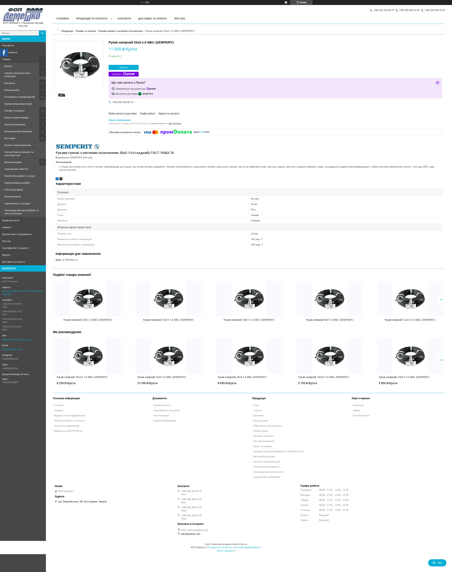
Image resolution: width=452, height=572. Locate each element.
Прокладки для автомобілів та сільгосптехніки (21, 212)
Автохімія (9, 138)
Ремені (8, 66)
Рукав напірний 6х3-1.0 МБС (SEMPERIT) (329, 319)
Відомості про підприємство (69, 415)
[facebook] (57, 179)
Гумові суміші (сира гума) (18, 103)
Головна (62, 18)
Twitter (356, 410)
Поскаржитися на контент (220, 547)
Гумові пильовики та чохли (19, 175)
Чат (440, 562)
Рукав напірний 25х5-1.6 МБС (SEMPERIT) (87, 319)
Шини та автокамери (16, 117)
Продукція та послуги (91, 18)
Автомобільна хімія (264, 456)
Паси (256, 405)
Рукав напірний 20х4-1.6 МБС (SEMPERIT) (242, 377)
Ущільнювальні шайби (17, 182)
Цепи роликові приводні (18, 131)
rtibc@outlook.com (12, 349)
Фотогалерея (9, 52)
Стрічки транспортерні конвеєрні (17, 74)
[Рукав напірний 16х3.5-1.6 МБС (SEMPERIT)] (88, 356)
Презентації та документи (17, 234)
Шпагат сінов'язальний (17, 145)
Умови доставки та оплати (69, 420)
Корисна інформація (165, 420)
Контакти (124, 18)
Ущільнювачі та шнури (17, 203)
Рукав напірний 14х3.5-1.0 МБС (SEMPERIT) (249, 319)
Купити (124, 67)
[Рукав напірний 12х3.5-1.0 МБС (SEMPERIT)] (410, 298)
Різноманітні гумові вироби (19, 96)
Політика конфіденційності (247, 547)
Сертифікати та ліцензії (15, 248)
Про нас (6, 241)
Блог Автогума (361, 415)
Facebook (358, 405)
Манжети (9, 83)
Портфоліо (8, 45)
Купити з (117, 74)
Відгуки (6, 254)
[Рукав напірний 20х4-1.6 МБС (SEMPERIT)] (249, 356)
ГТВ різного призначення (267, 425)
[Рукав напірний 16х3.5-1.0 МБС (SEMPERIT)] (168, 298)
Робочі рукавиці (13, 189)
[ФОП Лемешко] (23, 14)
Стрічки (257, 410)
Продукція (67, 31)
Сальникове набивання (266, 477)
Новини (6, 227)
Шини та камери (262, 446)
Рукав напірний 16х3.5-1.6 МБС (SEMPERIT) (82, 377)
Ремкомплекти (12, 196)
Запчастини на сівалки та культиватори (18, 153)
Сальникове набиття (16, 169)
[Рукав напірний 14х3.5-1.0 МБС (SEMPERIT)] (249, 298)
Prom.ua (243, 544)
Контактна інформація (66, 425)
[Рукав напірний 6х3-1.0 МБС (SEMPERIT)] (329, 298)
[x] (61, 179)
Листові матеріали (14, 124)
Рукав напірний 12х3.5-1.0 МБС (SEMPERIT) (410, 319)
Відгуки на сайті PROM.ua (68, 430)
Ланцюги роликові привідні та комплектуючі (278, 451)
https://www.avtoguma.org (16, 339)
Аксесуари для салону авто (268, 471)
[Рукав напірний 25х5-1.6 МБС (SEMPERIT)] (88, 298)
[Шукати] (42, 33)
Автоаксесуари (13, 162)
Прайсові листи (10, 220)
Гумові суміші (260, 430)
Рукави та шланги (14, 110)
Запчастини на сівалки (266, 466)
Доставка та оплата (13, 261)
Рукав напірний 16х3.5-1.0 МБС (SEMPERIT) (168, 319)
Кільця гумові (11, 90)
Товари (6, 59)
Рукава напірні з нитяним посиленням (121, 31)
